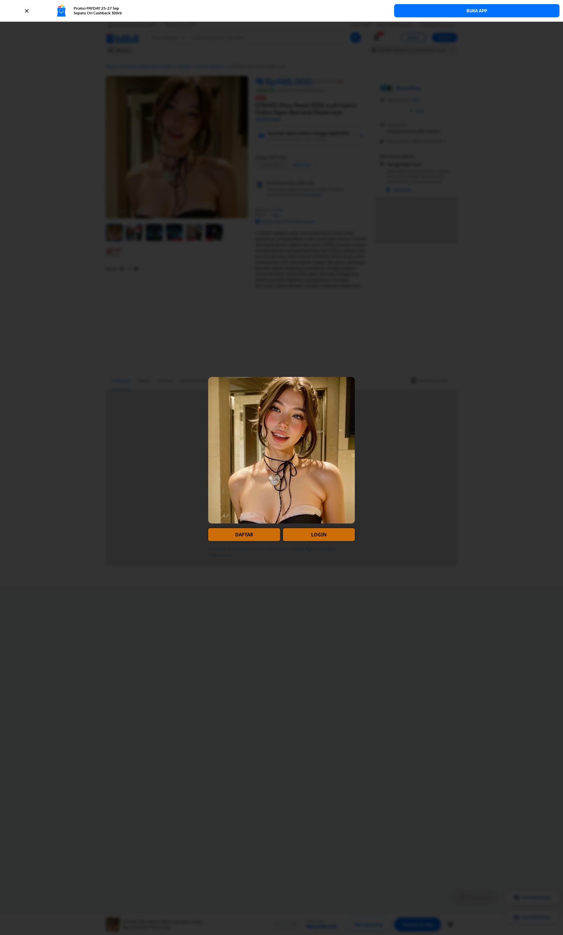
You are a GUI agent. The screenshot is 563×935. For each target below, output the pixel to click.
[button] (281, 11)
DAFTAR (244, 534)
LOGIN (319, 534)
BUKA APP (477, 10)
